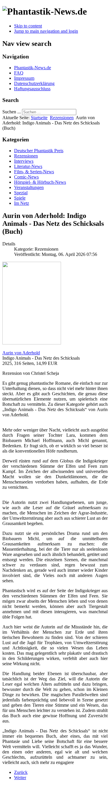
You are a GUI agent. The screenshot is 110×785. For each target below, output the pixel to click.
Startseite (39, 117)
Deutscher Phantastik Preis (38, 150)
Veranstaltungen (29, 187)
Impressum (24, 78)
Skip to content (28, 25)
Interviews (23, 161)
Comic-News (26, 176)
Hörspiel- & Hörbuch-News (40, 182)
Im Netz (21, 203)
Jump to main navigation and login (46, 31)
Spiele (20, 197)
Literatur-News (28, 166)
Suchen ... (11, 111)
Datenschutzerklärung (34, 83)
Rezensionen (62, 117)
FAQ (18, 72)
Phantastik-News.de (32, 67)
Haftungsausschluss (32, 88)
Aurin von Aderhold (21, 352)
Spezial (21, 192)
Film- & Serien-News (34, 171)
